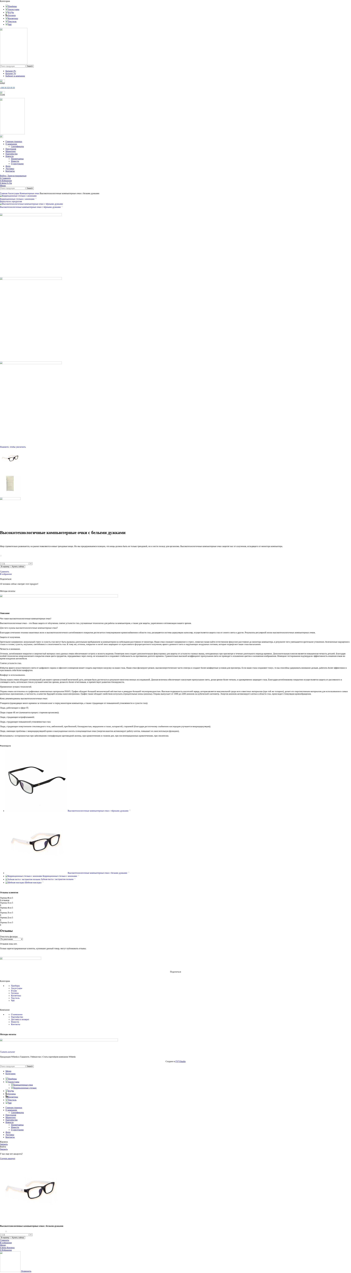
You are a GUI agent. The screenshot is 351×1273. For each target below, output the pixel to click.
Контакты (15, 1024)
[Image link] (20, 959)
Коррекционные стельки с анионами (17, 199)
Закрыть (4, 1144)
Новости (15, 161)
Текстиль (15, 998)
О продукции (17, 163)
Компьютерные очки (30, 193)
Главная (4, 193)
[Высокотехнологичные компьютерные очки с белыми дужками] (36, 873)
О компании (16, 1014)
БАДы (14, 990)
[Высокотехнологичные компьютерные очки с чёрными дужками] (36, 811)
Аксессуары (14, 193)
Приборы (15, 986)
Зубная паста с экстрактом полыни (57, 879)
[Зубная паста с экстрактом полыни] (23, 879)
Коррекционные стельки (24, 1088)
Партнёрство (17, 1017)
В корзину (5, 567)
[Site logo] (13, 63)
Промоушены (17, 159)
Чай (13, 1000)
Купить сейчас (18, 567)
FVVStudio (181, 1061)
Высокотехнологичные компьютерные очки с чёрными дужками (30, 207)
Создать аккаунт (7, 1158)
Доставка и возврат (20, 1019)
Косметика (16, 995)
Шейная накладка (33, 882)
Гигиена (15, 993)
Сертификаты (17, 146)
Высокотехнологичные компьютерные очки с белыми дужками (98, 873)
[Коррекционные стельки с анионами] (24, 876)
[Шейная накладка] (15, 882)
